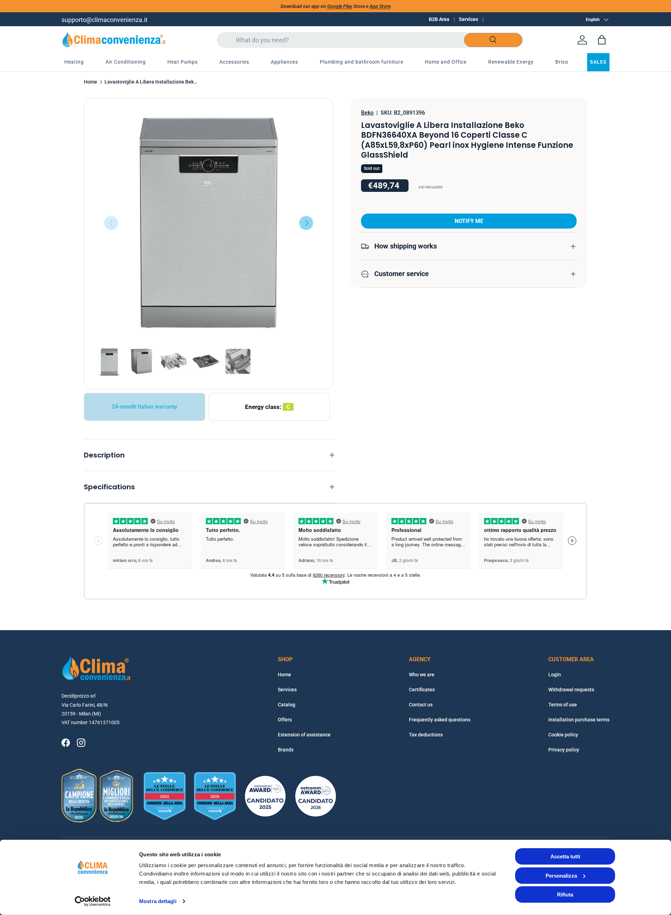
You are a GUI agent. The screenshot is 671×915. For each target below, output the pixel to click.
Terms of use (562, 704)
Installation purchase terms (578, 719)
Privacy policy (563, 749)
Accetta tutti (565, 856)
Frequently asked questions (439, 719)
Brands (286, 749)
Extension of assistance (304, 734)
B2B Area (439, 19)
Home (90, 82)
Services (468, 19)
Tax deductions (426, 734)
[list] (209, 223)
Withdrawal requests (571, 689)
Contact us (421, 704)
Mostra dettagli (157, 901)
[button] (601, 40)
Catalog (286, 704)
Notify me (469, 221)
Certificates (422, 689)
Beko (367, 112)
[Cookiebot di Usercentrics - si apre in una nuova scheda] (92, 901)
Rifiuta (565, 895)
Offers (285, 719)
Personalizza (561, 875)
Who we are (421, 674)
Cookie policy (563, 734)
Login (554, 674)
